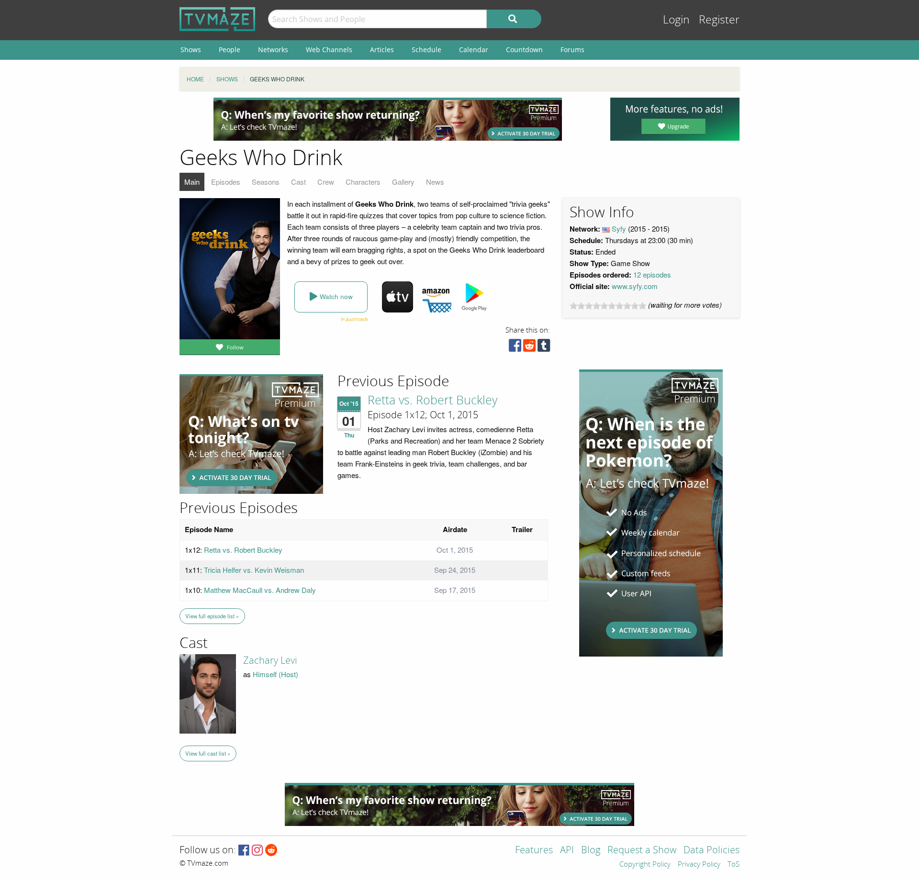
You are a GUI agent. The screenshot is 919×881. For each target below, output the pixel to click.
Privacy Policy (699, 865)
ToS (734, 865)
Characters (363, 182)
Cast (298, 182)
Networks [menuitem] (273, 49)
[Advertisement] (387, 119)
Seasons (266, 182)
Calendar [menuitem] (473, 49)
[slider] (608, 306)
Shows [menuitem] (190, 49)
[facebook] (515, 348)
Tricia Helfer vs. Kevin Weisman (254, 570)
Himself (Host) (275, 674)
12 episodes (652, 274)
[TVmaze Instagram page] (257, 851)
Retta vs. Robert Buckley (432, 400)
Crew (325, 182)
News (435, 182)
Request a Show (641, 851)
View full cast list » (207, 753)
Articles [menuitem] (382, 49)
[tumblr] (544, 348)
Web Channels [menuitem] (329, 49)
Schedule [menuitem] (426, 49)
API (567, 851)
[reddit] (529, 348)
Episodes (225, 182)
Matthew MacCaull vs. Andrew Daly (260, 590)
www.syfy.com (635, 286)
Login (676, 19)
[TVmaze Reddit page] (271, 851)
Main (192, 182)
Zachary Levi (270, 660)
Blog (590, 851)
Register (719, 19)
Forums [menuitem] (572, 49)
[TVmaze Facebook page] (243, 851)
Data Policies (712, 851)
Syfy (619, 228)
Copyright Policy (645, 865)
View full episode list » (212, 616)
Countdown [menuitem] (524, 49)
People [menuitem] (229, 49)
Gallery (403, 182)
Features (534, 851)
